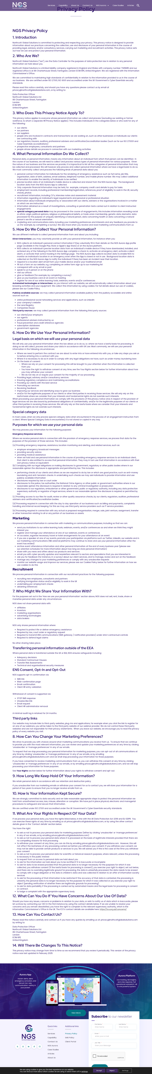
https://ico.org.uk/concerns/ (113, 909)
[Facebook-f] (34, 1046)
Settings (125, 1070)
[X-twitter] (17, 1046)
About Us (75, 5)
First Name (98, 1024)
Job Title (98, 1043)
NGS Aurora (101, 5)
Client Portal (70, 1041)
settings (84, 1072)
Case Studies (118, 5)
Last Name (122, 1024)
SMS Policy (69, 1037)
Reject (112, 1070)
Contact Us (87, 5)
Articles (130, 5)
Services (51, 5)
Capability (63, 5)
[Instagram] (23, 1046)
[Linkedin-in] (28, 1046)
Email (97, 1033)
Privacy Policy (71, 1033)
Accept (99, 1070)
